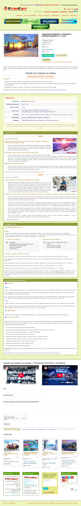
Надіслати (7, 424)
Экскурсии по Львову (72, 503)
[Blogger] (77, 9)
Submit (45, 488)
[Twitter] (75, 9)
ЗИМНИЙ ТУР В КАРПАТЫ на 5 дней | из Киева (50, 454)
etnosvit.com (16, 493)
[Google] (66, 9)
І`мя (4, 388)
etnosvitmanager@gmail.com (30, 484)
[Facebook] (71, 9)
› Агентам (47, 11)
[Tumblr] (73, 9)
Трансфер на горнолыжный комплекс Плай (11, 454)
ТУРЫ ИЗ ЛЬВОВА (49, 503)
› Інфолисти (63, 11)
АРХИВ (51, 40)
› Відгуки (70, 11)
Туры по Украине (30, 503)
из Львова (30, 454)
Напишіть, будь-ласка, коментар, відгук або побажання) (21, 401)
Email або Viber (8, 395)
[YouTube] (68, 9)
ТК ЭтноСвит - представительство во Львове (29, 481)
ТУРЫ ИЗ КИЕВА (40, 503)
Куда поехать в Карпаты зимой (12, 429)
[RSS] (64, 9)
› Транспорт (55, 11)
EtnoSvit (75, 489)
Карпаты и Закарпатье (61, 503)
